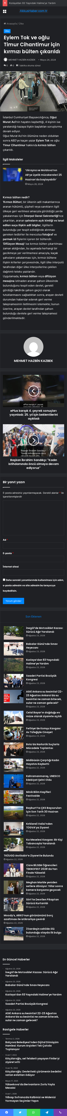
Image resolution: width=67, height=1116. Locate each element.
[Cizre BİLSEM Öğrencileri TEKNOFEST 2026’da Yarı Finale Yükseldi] (13, 870)
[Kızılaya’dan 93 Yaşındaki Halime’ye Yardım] (13, 664)
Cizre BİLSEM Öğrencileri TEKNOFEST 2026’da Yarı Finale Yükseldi (41, 869)
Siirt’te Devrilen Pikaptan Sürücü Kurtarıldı (42, 901)
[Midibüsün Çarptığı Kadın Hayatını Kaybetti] (13, 765)
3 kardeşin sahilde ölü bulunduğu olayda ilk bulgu (43, 930)
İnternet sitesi (11, 566)
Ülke (21, 23)
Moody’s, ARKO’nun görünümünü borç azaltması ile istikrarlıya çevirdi (28, 917)
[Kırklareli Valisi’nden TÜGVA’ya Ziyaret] (13, 828)
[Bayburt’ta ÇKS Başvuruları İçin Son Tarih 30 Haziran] (13, 812)
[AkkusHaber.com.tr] (33, 11)
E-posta (8, 553)
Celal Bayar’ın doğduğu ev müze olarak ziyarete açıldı (44, 714)
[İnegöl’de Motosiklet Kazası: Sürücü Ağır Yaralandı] (13, 633)
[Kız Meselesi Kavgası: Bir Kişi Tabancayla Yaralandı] (13, 844)
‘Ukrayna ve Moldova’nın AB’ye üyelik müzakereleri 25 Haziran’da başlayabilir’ (43, 174)
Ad (5, 539)
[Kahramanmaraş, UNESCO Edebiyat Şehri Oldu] (13, 781)
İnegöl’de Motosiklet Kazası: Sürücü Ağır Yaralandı (44, 630)
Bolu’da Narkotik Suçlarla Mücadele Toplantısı (42, 746)
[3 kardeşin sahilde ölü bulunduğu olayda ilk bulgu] (13, 933)
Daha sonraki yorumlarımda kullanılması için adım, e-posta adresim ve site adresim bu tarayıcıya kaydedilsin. (33, 585)
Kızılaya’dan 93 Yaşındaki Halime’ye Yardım (32, 3)
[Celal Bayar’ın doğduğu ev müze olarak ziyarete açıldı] (13, 717)
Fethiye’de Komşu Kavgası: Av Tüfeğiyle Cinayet (43, 730)
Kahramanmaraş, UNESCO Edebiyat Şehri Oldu (43, 778)
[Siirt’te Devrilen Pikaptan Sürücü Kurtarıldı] (13, 904)
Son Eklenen (33, 616)
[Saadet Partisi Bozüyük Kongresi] (13, 680)
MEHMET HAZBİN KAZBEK (21, 59)
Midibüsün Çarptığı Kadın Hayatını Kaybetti (42, 762)
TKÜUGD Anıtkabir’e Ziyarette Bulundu (29, 855)
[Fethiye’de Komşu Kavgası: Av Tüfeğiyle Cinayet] (13, 733)
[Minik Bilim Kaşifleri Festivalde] (13, 797)
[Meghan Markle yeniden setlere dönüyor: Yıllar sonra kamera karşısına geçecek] (13, 887)
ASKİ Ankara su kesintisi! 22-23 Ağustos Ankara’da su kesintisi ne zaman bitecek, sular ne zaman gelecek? (44, 697)
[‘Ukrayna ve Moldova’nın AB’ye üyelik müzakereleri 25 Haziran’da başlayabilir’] (13, 174)
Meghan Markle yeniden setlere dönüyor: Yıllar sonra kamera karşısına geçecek (44, 886)
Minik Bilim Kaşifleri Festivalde (38, 794)
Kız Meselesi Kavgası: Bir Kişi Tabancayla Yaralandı (44, 841)
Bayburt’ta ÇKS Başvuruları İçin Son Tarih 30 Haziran (43, 809)
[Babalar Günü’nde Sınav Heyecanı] (13, 649)
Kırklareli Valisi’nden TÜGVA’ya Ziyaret (39, 825)
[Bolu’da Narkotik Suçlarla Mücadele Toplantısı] (13, 749)
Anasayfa (11, 23)
